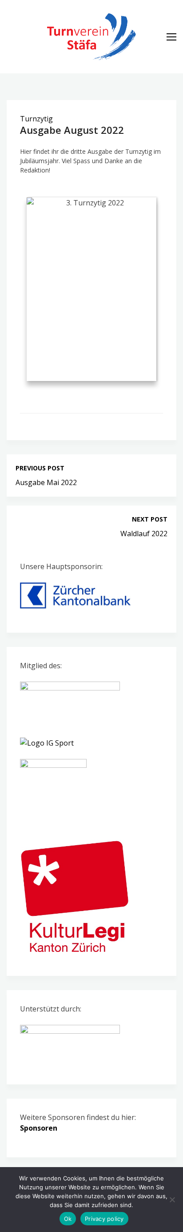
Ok (68, 1218)
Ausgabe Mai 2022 (46, 482)
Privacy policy (104, 1218)
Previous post (40, 468)
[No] (171, 1199)
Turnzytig (36, 119)
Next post (149, 519)
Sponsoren (38, 1128)
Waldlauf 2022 (143, 533)
